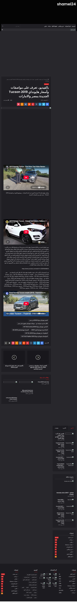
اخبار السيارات (68, 26)
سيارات (35, 592)
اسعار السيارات (34, 587)
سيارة (35, 597)
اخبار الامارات (34, 577)
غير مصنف (41, 79)
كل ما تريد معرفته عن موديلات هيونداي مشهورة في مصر (32, 323)
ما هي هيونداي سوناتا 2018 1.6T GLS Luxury (35, 326)
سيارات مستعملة (69, 544)
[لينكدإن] (40, 104)
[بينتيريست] (32, 104)
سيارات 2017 (29, 592)
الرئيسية (73, 26)
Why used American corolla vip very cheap (27, 391)
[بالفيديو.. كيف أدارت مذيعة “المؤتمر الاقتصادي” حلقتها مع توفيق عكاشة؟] (69, 437)
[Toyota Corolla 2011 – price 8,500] (69, 445)
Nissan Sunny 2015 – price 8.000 (60, 514)
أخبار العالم (70, 556)
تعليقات (56, 428)
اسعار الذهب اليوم (26, 579)
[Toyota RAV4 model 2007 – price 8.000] (69, 466)
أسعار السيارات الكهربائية (32, 574)
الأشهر (72, 428)
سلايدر (71, 542)
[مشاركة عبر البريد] (9, 343)
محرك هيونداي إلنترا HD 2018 (20, 330)
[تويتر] (43, 104)
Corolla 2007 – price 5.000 (60, 458)
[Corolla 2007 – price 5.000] (69, 459)
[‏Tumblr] (36, 104)
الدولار (27, 587)
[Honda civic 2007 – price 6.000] (64, 485)
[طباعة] (5, 343)
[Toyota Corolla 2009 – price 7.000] (69, 452)
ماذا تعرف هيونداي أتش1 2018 (39, 330)
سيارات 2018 (34, 595)
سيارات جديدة (26, 595)
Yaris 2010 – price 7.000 (61, 500)
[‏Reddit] (29, 104)
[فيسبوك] (47, 104)
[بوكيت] (18, 104)
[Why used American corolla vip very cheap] (26, 385)
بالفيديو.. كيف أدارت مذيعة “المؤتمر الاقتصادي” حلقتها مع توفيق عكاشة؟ (59, 436)
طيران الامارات (29, 597)
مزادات (49, 26)
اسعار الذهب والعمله (33, 584)
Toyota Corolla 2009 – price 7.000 (60, 451)
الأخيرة (64, 428)
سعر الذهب (34, 589)
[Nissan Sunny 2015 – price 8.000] (69, 515)
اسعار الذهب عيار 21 (33, 582)
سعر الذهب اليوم (27, 589)
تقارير (45, 26)
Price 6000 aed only (43, 382)
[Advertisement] (25, 11)
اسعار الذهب (34, 579)
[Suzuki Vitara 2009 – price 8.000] (48, 584)
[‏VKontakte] (25, 104)
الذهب (23, 587)
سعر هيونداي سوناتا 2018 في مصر (38, 320)
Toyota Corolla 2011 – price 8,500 (60, 444)
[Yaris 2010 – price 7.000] (69, 502)
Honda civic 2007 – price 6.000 (65, 494)
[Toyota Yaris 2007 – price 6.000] (48, 574)
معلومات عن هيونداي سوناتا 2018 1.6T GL (36, 333)
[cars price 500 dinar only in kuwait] (10, 388)
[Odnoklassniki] (22, 104)
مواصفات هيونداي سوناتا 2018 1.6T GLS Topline (34, 336)
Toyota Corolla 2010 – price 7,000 (60, 521)
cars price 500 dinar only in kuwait (11, 398)
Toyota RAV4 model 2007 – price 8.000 (60, 465)
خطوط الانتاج (54, 26)
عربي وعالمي (61, 26)
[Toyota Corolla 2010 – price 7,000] (69, 522)
